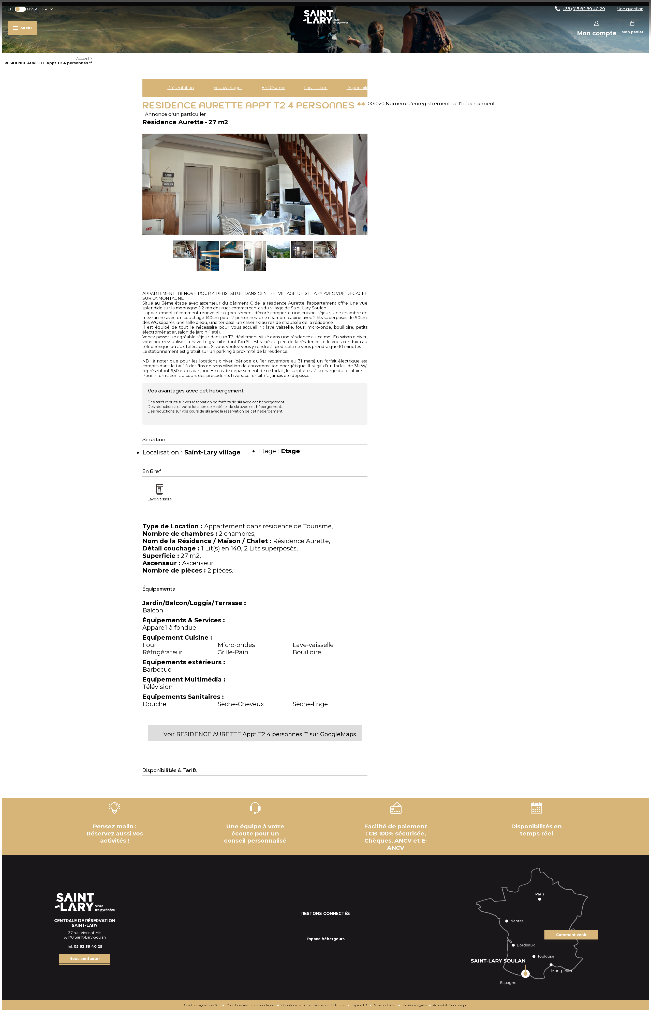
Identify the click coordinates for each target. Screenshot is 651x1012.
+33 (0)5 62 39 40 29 (584, 8)
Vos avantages (228, 87)
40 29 (96, 946)
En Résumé (273, 87)
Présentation (180, 87)
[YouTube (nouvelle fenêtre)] (338, 924)
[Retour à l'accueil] (325, 23)
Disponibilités (360, 87)
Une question (630, 8)
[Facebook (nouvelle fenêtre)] (313, 924)
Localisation (316, 87)
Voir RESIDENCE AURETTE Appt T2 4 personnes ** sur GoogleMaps (260, 734)
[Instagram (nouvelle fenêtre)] (325, 924)
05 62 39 (82, 946)
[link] (20, 9)
